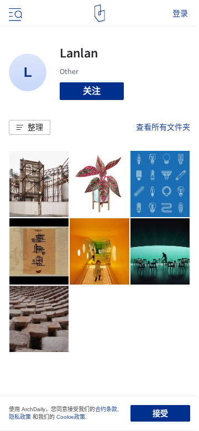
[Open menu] (14, 13)
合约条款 (106, 409)
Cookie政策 (70, 417)
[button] (29, 127)
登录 (180, 13)
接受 (160, 413)
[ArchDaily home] (100, 13)
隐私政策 (20, 417)
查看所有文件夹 (163, 127)
